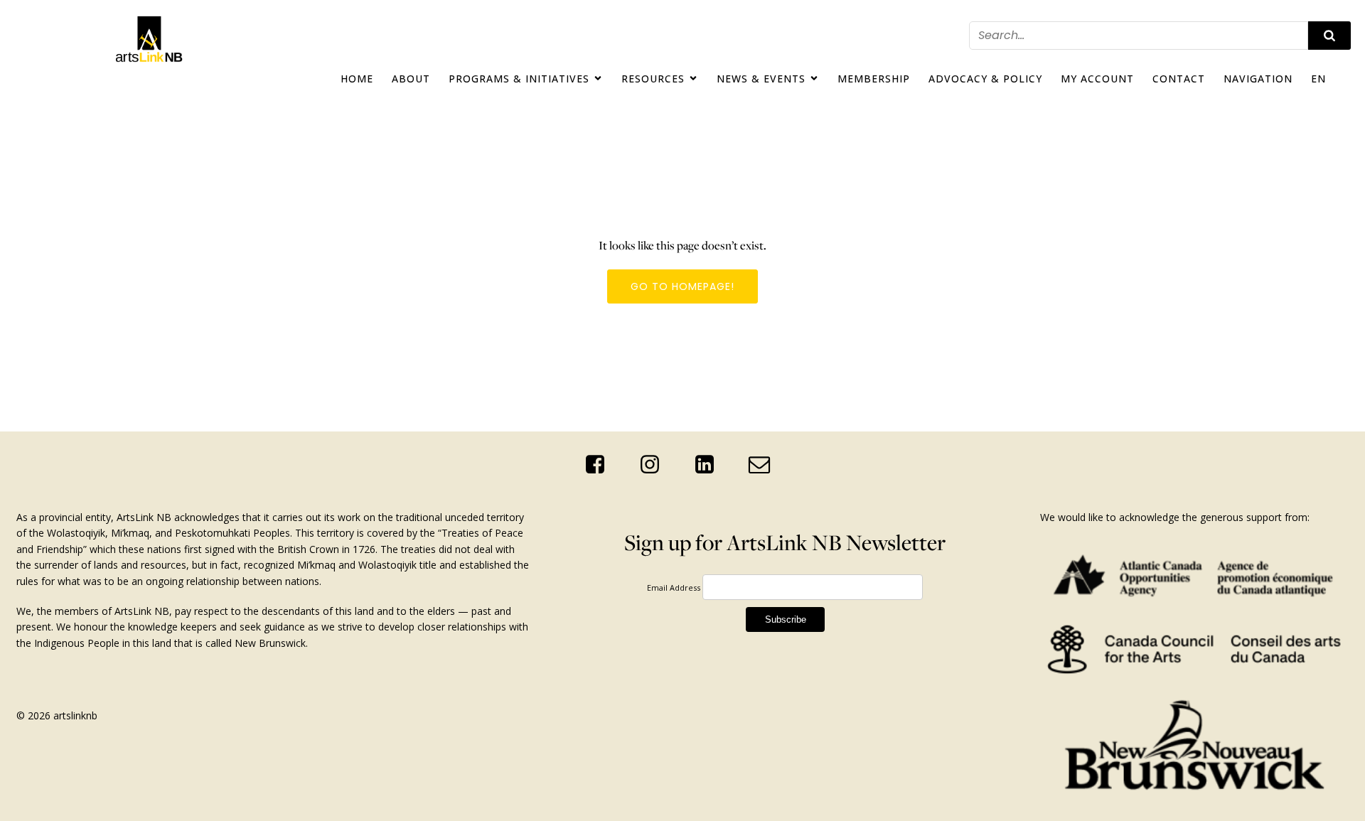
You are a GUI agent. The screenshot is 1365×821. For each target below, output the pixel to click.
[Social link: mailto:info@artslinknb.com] (764, 465)
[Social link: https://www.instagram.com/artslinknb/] (655, 465)
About (411, 78)
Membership (873, 78)
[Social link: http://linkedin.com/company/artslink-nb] (709, 465)
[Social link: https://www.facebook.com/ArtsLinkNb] (600, 465)
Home (357, 78)
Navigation (1258, 78)
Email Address (673, 587)
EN (1318, 78)
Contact (1178, 78)
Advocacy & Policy (985, 78)
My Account (1097, 78)
